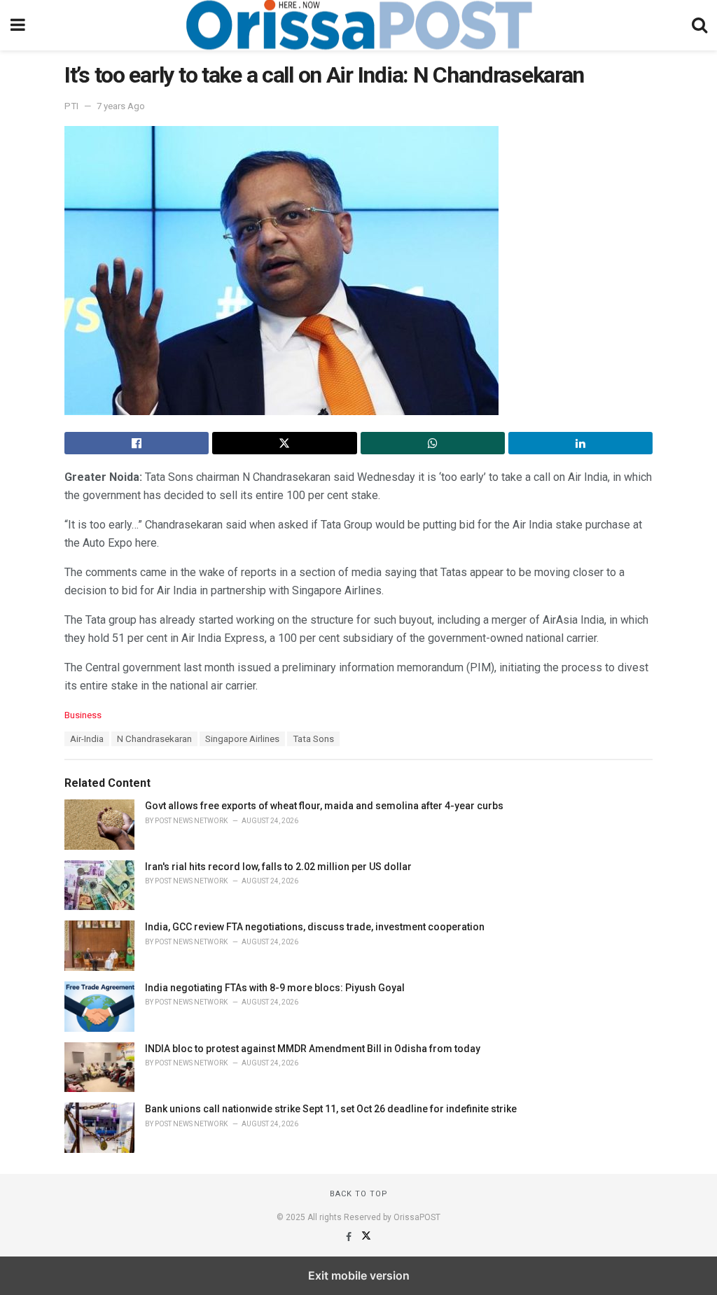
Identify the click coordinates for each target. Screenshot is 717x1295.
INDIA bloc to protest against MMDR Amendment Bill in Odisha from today (312, 1048)
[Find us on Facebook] (350, 1236)
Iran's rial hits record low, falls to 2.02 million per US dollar (278, 866)
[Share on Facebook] (136, 443)
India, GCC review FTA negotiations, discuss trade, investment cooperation (315, 926)
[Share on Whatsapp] (433, 443)
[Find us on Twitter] (366, 1236)
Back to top (359, 1193)
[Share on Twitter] (284, 443)
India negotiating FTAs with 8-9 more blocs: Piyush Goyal (275, 987)
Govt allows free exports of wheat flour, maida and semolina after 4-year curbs (324, 805)
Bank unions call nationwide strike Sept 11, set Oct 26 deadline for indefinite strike (331, 1108)
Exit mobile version (359, 1275)
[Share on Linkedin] (580, 443)
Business (83, 715)
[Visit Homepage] (358, 25)
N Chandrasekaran (154, 739)
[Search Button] (699, 25)
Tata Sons (313, 739)
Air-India (87, 739)
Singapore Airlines (242, 739)
